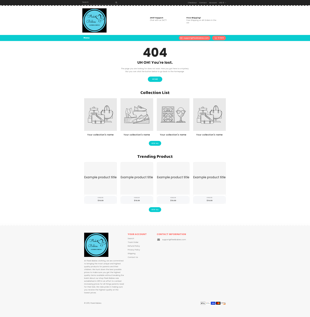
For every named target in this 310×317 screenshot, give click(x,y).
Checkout (192, 2)
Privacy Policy (134, 250)
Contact (203, 2)
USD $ (221, 2)
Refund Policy (134, 246)
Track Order (133, 242)
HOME (155, 79)
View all (155, 143)
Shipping (131, 253)
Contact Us (133, 257)
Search (131, 238)
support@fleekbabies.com (174, 239)
